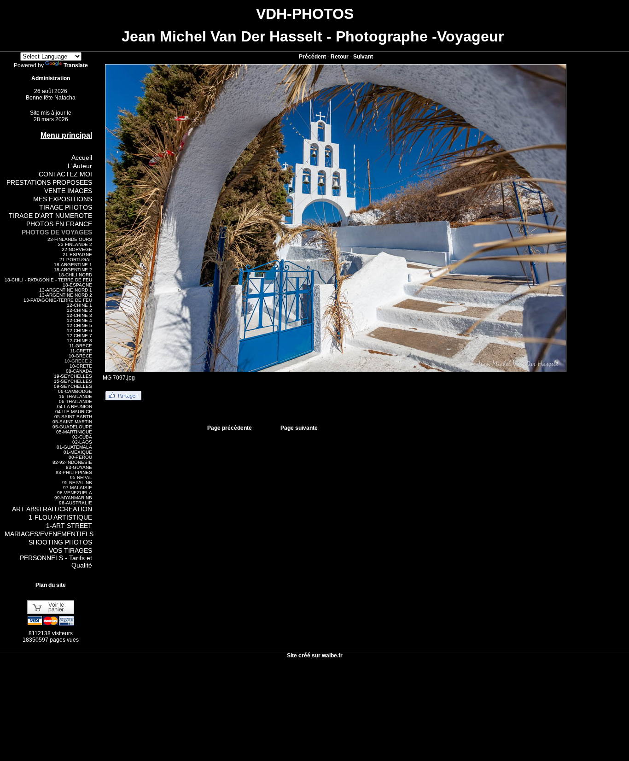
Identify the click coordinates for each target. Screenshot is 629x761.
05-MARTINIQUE (74, 431)
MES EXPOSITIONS (62, 199)
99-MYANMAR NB (73, 497)
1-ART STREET (69, 525)
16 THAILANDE (75, 396)
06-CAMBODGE (75, 391)
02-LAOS (82, 442)
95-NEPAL (81, 477)
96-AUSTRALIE (75, 502)
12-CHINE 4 (79, 320)
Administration (50, 78)
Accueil (81, 157)
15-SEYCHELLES (73, 381)
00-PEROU (80, 457)
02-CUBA (82, 436)
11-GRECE (80, 345)
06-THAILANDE (75, 401)
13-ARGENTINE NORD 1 (65, 290)
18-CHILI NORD (75, 274)
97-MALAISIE (77, 487)
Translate (76, 65)
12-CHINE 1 (79, 305)
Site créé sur (315, 655)
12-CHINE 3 (79, 315)
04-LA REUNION (74, 406)
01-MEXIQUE (78, 452)
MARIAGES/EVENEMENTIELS (49, 534)
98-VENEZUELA (74, 492)
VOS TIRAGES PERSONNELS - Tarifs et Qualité (56, 558)
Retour (340, 56)
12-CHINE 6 (79, 330)
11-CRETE (81, 350)
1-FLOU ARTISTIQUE (60, 517)
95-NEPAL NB (77, 482)
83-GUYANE (79, 467)
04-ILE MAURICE (73, 411)
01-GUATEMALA (74, 447)
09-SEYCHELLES (73, 386)
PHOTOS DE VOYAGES (57, 232)
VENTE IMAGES (68, 190)
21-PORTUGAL (75, 259)
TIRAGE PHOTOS (65, 207)
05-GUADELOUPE (72, 426)
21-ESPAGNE (77, 254)
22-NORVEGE (77, 249)
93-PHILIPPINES (74, 472)
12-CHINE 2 (79, 310)
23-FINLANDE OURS (69, 239)
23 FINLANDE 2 (75, 244)
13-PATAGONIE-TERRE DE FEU (57, 300)
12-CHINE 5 (79, 325)
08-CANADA (79, 371)
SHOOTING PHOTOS (60, 542)
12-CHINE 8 (79, 340)
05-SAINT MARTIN (72, 421)
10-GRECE (80, 355)
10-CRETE (81, 366)
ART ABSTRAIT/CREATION (52, 509)
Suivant (363, 56)
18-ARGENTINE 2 (73, 269)
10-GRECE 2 (78, 360)
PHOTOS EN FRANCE (59, 224)
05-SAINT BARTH (73, 416)
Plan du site (50, 585)
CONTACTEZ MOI (65, 174)
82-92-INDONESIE (72, 462)
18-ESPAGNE (77, 284)
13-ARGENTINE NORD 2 (65, 295)
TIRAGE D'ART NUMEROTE (50, 215)
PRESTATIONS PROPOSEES (49, 182)
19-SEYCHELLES (73, 376)
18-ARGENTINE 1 (73, 264)
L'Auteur (80, 166)
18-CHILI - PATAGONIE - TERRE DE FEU (48, 279)
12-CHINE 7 (79, 335)
